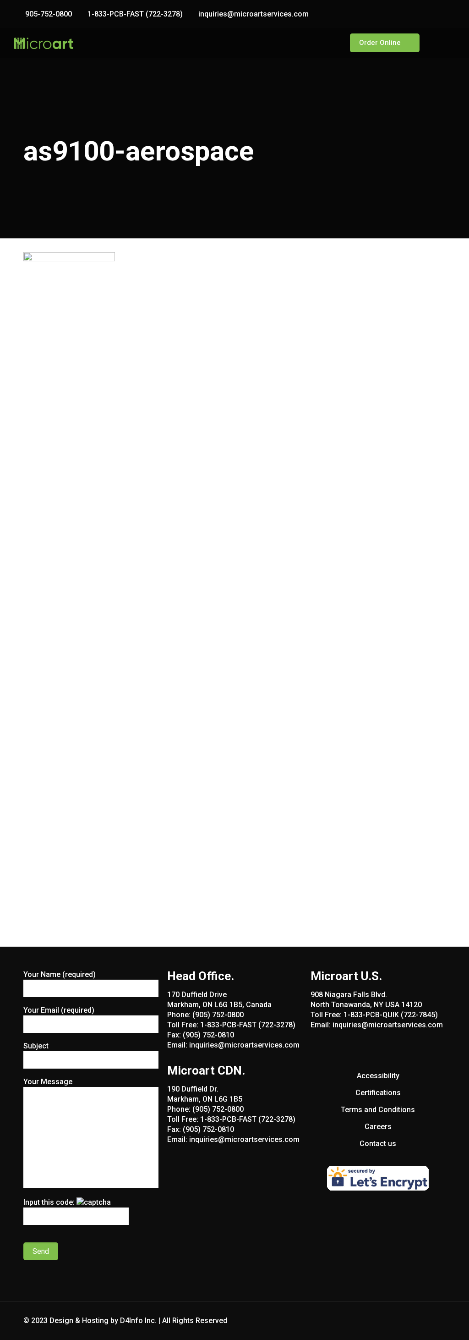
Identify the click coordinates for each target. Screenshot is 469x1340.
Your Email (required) (58, 1010)
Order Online (380, 43)
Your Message (47, 1081)
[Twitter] (438, 14)
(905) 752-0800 (218, 1014)
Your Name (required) (59, 974)
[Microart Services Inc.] (43, 43)
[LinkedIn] (450, 14)
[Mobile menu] (324, 43)
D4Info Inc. (138, 1320)
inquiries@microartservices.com (253, 14)
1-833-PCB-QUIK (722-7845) (391, 1014)
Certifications (378, 1092)
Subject (36, 1046)
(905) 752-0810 (208, 1035)
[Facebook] (426, 14)
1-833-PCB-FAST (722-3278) (135, 14)
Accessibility (378, 1075)
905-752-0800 (48, 14)
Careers (378, 1126)
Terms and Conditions (378, 1109)
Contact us (378, 1143)
